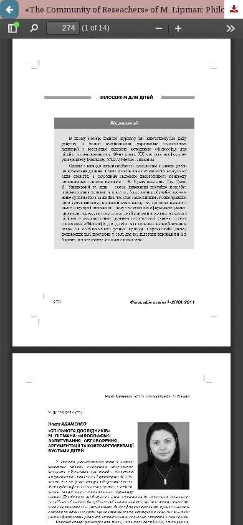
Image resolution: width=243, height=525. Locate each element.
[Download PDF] (233, 9)
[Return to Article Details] (9, 9)
